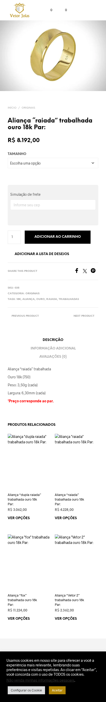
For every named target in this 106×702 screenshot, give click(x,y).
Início (12, 108)
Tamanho (17, 154)
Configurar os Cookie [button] (26, 690)
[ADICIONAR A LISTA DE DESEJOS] (49, 494)
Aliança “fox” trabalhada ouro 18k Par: (22, 600)
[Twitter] (87, 271)
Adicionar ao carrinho (57, 237)
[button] (47, 10)
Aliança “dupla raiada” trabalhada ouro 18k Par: (24, 499)
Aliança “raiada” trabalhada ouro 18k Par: (69, 499)
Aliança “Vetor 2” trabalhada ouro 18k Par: (69, 600)
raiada (51, 299)
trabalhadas (69, 299)
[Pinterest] (94, 271)
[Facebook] (78, 271)
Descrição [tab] (53, 340)
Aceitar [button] (57, 690)
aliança (28, 299)
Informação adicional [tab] (53, 348)
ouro (40, 299)
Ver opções (19, 518)
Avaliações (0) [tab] (53, 356)
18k (18, 299)
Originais (28, 108)
